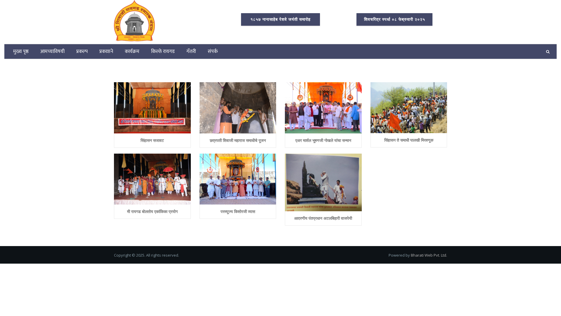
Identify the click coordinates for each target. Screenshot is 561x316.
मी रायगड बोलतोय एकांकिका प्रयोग (152, 211)
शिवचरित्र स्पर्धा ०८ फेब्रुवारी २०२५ (394, 19)
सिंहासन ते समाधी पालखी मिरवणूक (408, 140)
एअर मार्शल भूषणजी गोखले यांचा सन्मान (323, 140)
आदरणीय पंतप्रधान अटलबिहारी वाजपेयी (323, 218)
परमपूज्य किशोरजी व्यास (238, 211)
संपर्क (213, 51)
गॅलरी (191, 51)
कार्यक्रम (132, 51)
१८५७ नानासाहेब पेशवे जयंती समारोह (280, 19)
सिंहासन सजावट (152, 140)
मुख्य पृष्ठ (21, 51)
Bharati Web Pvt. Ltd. (429, 255)
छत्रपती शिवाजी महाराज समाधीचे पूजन (238, 140)
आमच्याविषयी (52, 51)
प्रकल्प (82, 51)
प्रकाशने (106, 51)
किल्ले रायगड (163, 51)
